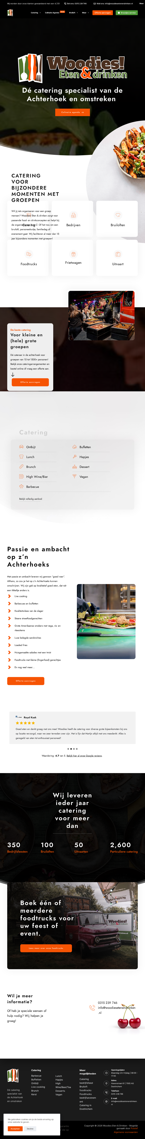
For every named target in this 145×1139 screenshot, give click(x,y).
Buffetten (85, 447)
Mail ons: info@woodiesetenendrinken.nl (115, 3)
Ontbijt (30, 447)
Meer (84, 13)
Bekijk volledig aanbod (30, 498)
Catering (34, 13)
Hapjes (84, 456)
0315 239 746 (117, 1094)
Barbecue (32, 486)
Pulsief (134, 1128)
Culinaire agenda (54, 12)
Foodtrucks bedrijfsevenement (88, 1098)
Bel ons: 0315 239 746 (77, 3)
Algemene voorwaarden (126, 1132)
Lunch (30, 456)
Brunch (31, 467)
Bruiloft (72, 13)
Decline (30, 1129)
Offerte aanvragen (103, 13)
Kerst (34, 1094)
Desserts (60, 1090)
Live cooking (38, 1086)
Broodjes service (128, 13)
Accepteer (15, 1129)
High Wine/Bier (37, 476)
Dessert (84, 467)
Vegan (84, 476)
